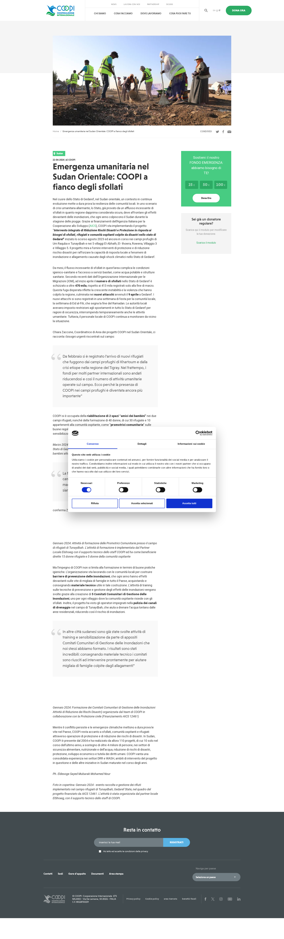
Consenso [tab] (93, 444)
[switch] (123, 489)
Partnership (153, 4)
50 (206, 184)
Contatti (48, 873)
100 (220, 184)
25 (192, 184)
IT (219, 10)
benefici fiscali (189, 898)
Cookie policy (152, 898)
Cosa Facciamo (123, 13)
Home (56, 131)
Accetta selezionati (142, 503)
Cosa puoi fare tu (180, 13)
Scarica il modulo (206, 242)
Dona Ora (238, 10)
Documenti (97, 873)
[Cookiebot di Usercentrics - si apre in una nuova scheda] (198, 433)
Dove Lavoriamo (151, 13)
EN (214, 10)
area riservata (170, 898)
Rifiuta (95, 503)
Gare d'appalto (77, 873)
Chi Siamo (100, 13)
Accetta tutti (189, 503)
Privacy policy (133, 898)
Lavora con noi (132, 4)
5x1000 (169, 4)
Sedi (60, 873)
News (114, 4)
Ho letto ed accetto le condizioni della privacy (125, 851)
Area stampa (116, 873)
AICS (93, 226)
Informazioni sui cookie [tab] (191, 444)
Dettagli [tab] (142, 444)
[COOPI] (63, 10)
